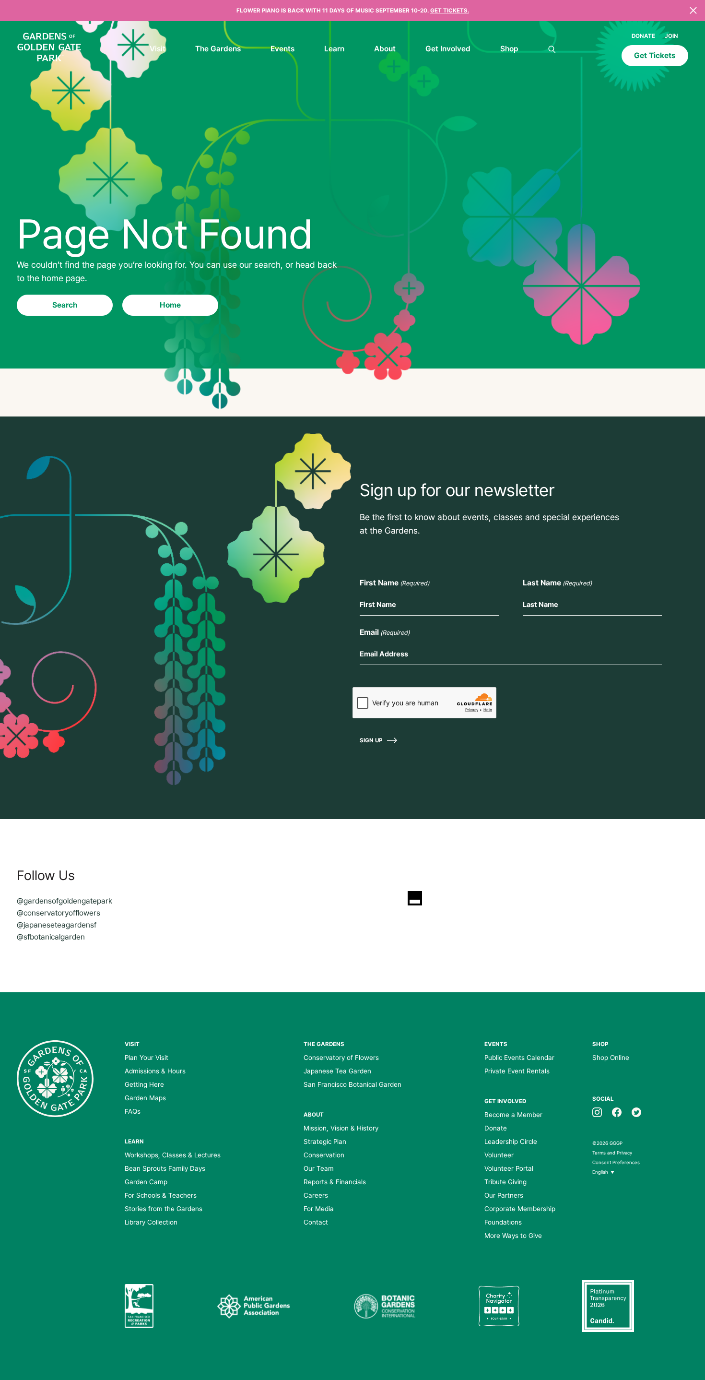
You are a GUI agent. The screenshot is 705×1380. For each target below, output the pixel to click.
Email (385, 632)
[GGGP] (49, 48)
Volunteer (499, 1155)
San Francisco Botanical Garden (352, 1084)
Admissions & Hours (155, 1071)
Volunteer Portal (508, 1168)
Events (282, 48)
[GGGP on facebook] (616, 1111)
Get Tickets (655, 55)
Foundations (503, 1222)
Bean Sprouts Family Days (165, 1168)
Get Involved (447, 48)
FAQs (133, 1111)
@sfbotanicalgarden (51, 936)
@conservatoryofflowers (58, 912)
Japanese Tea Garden (337, 1071)
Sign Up (371, 740)
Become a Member (513, 1114)
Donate (643, 36)
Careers (316, 1195)
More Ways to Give (513, 1235)
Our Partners (503, 1195)
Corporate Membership (519, 1209)
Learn (334, 48)
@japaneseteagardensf (56, 924)
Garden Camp (146, 1182)
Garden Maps (145, 1098)
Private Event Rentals (517, 1071)
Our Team (319, 1168)
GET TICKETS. (449, 10)
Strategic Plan (325, 1141)
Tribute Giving (505, 1182)
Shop (509, 48)
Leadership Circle (510, 1141)
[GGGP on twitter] (636, 1111)
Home (170, 304)
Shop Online (610, 1057)
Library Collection (151, 1222)
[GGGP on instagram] (597, 1111)
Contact (316, 1222)
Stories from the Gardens (163, 1209)
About (385, 48)
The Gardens (218, 48)
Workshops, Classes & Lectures (173, 1155)
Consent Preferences (616, 1162)
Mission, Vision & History (341, 1128)
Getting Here (144, 1084)
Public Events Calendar (519, 1057)
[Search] (552, 49)
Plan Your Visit (146, 1057)
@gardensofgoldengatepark (64, 900)
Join (671, 36)
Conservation (324, 1155)
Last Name (557, 582)
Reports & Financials (335, 1182)
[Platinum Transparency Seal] (608, 1306)
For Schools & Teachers (161, 1195)
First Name (394, 582)
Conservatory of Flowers (341, 1057)
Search (65, 304)
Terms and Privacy (612, 1152)
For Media (319, 1209)
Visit (157, 48)
